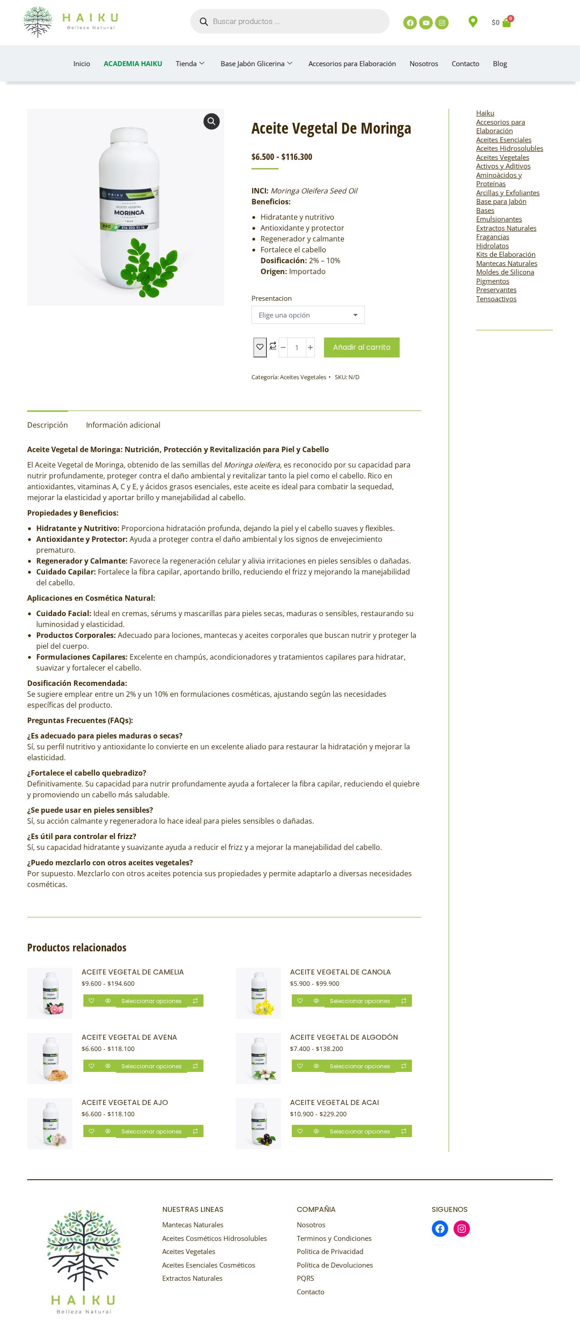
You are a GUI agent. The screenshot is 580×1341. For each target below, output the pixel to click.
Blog (500, 63)
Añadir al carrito (362, 347)
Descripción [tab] (47, 425)
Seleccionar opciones (151, 1001)
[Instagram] (442, 22)
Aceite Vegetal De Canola (340, 972)
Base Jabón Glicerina (253, 63)
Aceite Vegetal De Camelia (133, 972)
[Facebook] (410, 22)
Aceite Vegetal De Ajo (125, 1103)
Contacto (465, 63)
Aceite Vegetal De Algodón (344, 1037)
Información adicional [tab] (123, 425)
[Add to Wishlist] (260, 347)
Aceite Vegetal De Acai (334, 1103)
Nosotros (424, 63)
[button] (211, 121)
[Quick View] (108, 1000)
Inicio (81, 63)
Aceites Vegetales (303, 377)
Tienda (186, 63)
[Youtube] (426, 22)
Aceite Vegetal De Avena (129, 1037)
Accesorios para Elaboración (352, 63)
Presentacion (271, 298)
